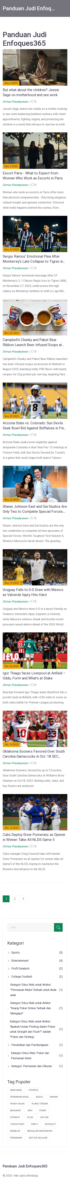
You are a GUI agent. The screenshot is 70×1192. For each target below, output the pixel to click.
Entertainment (37, 960)
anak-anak (16, 1090)
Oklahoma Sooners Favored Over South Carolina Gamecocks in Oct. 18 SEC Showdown (34, 754)
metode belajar (38, 1138)
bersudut (50, 1124)
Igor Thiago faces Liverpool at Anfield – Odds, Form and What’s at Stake (34, 675)
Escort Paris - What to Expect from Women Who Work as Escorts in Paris (33, 175)
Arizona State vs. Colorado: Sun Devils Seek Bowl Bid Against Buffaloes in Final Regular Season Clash (35, 426)
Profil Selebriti (37, 968)
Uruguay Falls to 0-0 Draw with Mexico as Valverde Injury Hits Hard (33, 592)
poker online (17, 1103)
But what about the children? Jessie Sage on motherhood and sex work (31, 92)
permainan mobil (19, 1097)
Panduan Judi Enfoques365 (29, 8)
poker (42, 1110)
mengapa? (15, 1110)
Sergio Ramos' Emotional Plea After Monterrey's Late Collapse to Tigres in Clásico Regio (33, 259)
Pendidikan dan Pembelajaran (37, 1045)
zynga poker (17, 1124)
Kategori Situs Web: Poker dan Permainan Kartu (37, 1055)
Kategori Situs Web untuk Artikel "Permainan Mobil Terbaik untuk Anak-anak (36, 990)
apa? (30, 1110)
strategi (33, 1090)
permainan (16, 1138)
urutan (44, 1117)
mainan (54, 1097)
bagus (39, 1097)
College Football (37, 976)
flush (30, 1117)
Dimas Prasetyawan (15, 101)
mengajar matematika (39, 1131)
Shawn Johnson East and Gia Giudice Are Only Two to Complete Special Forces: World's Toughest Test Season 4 (35, 509)
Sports (37, 952)
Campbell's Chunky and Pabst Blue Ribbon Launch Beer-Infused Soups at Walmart (32, 342)
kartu (34, 1124)
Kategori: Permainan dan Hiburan (37, 1066)
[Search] (58, 927)
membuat (15, 1131)
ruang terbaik (40, 1103)
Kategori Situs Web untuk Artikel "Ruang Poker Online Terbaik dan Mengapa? (36, 1008)
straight (15, 1117)
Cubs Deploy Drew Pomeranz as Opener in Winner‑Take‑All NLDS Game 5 (34, 837)
